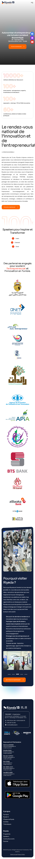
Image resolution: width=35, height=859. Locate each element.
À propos (6, 811)
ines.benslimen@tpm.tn (8, 774)
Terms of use (13, 854)
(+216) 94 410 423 (7, 748)
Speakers (6, 836)
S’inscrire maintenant (16, 46)
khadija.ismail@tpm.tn (8, 752)
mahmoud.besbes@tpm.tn (9, 746)
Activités (5, 822)
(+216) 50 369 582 (7, 753)
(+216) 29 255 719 (7, 764)
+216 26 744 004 (11, 722)
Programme (6, 834)
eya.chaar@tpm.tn (7, 763)
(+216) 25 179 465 (7, 759)
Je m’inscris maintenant (13, 680)
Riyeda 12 (6, 817)
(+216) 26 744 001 (7, 770)
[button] (9, 674)
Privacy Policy (21, 854)
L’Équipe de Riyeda (8, 819)
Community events (8, 839)
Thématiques (7, 824)
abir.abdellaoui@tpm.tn (8, 768)
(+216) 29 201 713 (7, 775)
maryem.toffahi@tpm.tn (9, 757)
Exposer (5, 841)
